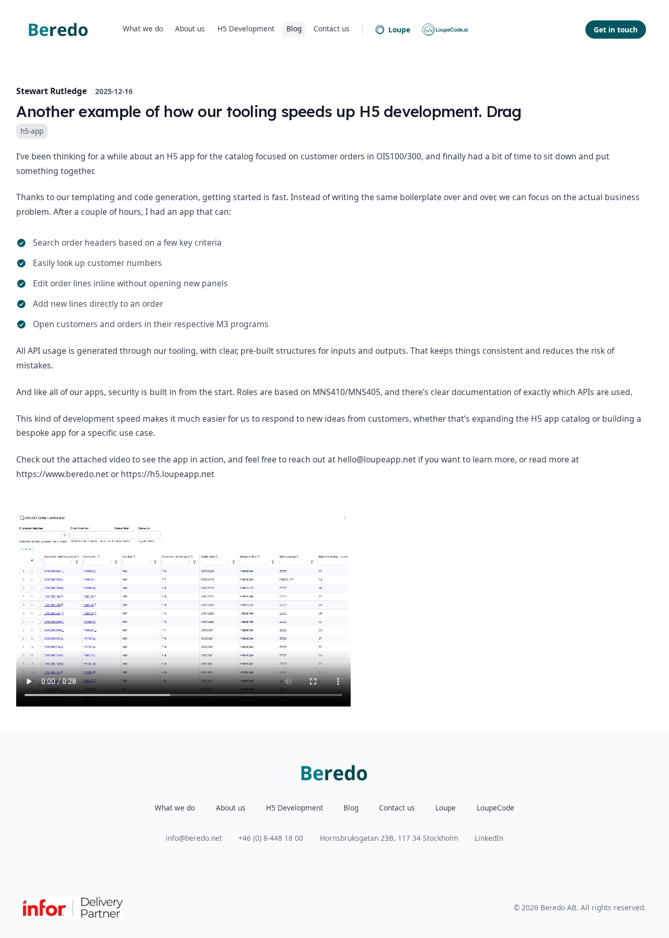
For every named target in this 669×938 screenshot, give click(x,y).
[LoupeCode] (445, 29)
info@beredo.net (194, 838)
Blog (294, 28)
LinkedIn (489, 838)
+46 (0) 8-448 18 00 (270, 838)
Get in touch (616, 29)
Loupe (399, 29)
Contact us (332, 28)
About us (190, 28)
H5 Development (245, 28)
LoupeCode (495, 808)
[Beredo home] (58, 29)
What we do (143, 28)
